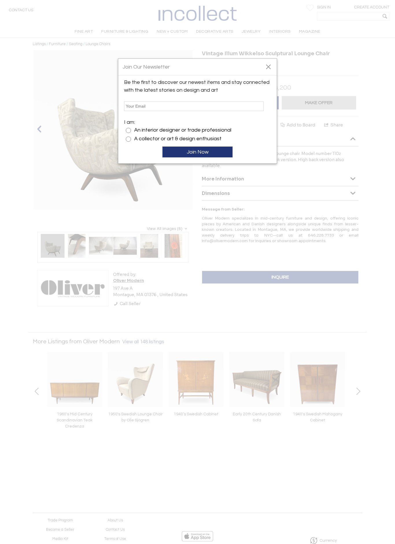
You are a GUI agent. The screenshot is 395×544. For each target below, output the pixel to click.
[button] (268, 66)
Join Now (197, 152)
